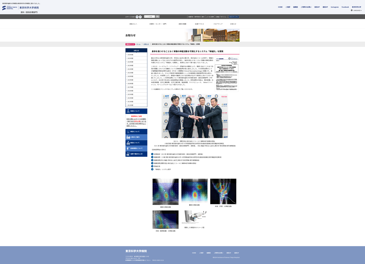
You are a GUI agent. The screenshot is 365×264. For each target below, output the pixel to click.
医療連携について (136, 148)
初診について (135, 111)
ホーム (138, 44)
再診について (135, 131)
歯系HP (325, 7)
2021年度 (130, 73)
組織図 (295, 7)
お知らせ (233, 24)
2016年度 (130, 91)
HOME (280, 7)
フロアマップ (217, 24)
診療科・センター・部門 (158, 24)
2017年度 (130, 87)
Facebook (345, 7)
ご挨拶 (288, 7)
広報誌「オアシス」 (221, 17)
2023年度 (130, 65)
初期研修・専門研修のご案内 (196, 17)
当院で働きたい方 (136, 154)
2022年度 (130, 69)
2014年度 (130, 98)
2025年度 (130, 58)
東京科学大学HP (233, 17)
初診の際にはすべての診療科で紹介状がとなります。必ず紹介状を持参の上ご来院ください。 (136, 122)
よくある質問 (210, 17)
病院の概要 (182, 24)
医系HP (317, 7)
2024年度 (130, 62)
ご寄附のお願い (306, 7)
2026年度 (130, 55)
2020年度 (130, 76)
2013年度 (130, 102)
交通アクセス (199, 24)
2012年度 (130, 105)
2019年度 (130, 80)
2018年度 (130, 83)
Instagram (335, 7)
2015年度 (130, 94)
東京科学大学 (356, 7)
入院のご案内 (135, 137)
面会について (135, 142)
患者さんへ (133, 24)
